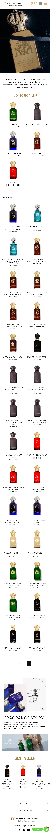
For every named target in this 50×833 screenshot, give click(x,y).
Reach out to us (24, 810)
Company (24, 803)
